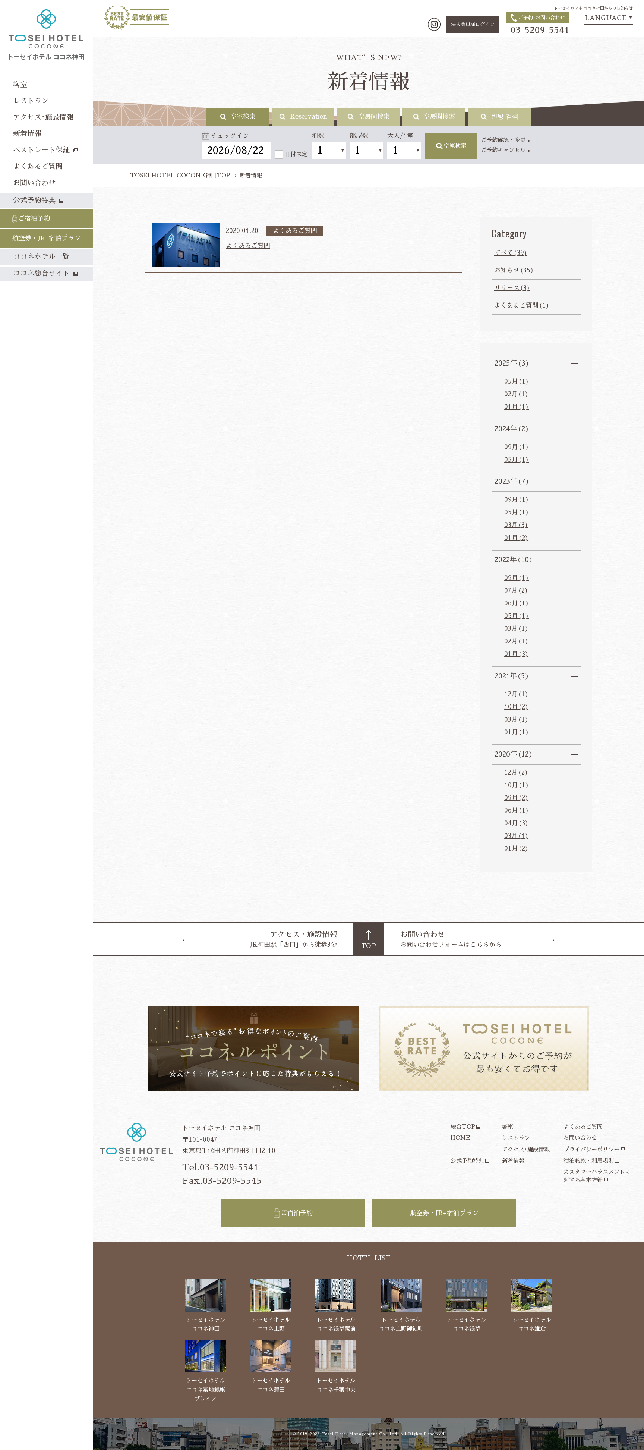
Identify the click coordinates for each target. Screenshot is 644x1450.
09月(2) (516, 798)
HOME (460, 1138)
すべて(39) (510, 253)
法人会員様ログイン (473, 24)
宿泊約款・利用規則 (589, 1160)
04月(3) (516, 823)
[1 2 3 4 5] (366, 150)
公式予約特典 (467, 1160)
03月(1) (516, 628)
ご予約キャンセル (503, 150)
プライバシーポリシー (591, 1149)
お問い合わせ (580, 1138)
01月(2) (516, 538)
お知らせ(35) (514, 270)
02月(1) (516, 394)
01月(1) (516, 407)
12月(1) (516, 694)
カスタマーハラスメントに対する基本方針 (597, 1175)
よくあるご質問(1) (521, 305)
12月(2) (516, 772)
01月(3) (516, 654)
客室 (507, 1126)
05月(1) (516, 381)
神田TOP (180, 175)
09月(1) (516, 447)
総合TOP (463, 1126)
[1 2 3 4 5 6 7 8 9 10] (329, 150)
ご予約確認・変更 (503, 140)
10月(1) (516, 785)
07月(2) (516, 590)
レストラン (516, 1138)
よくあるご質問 (583, 1126)
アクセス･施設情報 (526, 1149)
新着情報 (513, 1160)
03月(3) (516, 525)
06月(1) (516, 603)
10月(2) (516, 707)
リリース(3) (512, 288)
